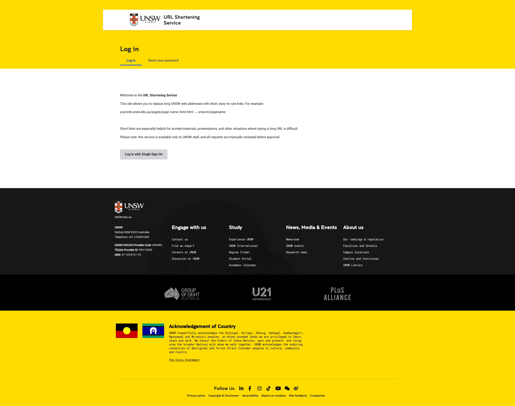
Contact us (180, 239)
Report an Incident (274, 395)
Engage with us (189, 227)
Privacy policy (196, 395)
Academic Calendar (242, 265)
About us (353, 227)
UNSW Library (353, 265)
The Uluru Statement (184, 360)
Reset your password (163, 60)
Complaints (317, 395)
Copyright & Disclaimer (223, 395)
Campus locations (356, 252)
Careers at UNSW (184, 252)
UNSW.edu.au (123, 217)
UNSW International (243, 246)
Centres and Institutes (361, 259)
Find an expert (183, 246)
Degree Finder (239, 252)
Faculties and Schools (360, 246)
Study (235, 227)
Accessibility (250, 395)
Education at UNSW (185, 259)
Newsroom (292, 239)
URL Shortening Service (182, 20)
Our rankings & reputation (363, 239)
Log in (131, 60)
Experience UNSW (241, 239)
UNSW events (295, 246)
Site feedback (298, 395)
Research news (296, 252)
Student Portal (240, 259)
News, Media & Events (311, 227)
